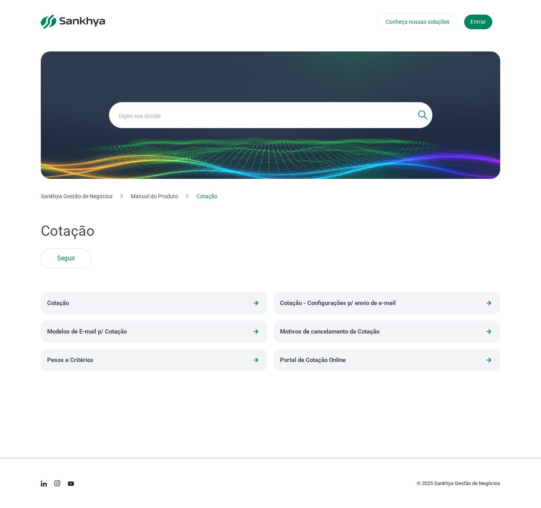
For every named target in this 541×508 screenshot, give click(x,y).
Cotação (206, 196)
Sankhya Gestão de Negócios (76, 196)
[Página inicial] (73, 21)
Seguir (66, 258)
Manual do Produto (154, 196)
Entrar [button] (478, 22)
